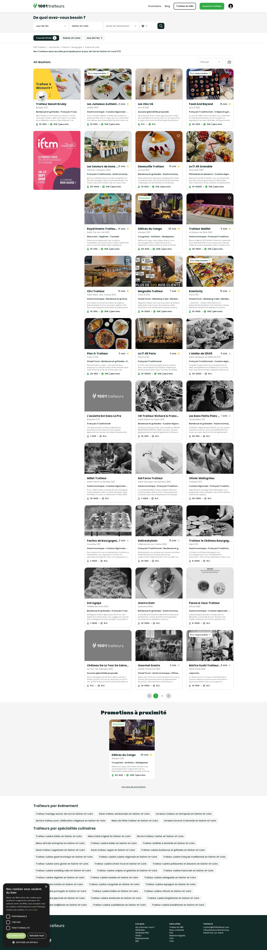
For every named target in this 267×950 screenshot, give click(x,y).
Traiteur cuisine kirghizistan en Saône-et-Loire (173, 898)
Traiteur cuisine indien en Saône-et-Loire (115, 891)
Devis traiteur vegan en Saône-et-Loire (113, 850)
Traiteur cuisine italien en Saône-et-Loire (59, 836)
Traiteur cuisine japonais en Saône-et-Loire (60, 898)
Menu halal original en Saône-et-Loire (109, 836)
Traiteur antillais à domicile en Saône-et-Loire (169, 843)
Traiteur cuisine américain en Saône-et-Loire (116, 898)
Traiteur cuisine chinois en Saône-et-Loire (167, 891)
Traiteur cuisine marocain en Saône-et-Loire (188, 870)
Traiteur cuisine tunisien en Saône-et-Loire (114, 877)
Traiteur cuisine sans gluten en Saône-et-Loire (62, 863)
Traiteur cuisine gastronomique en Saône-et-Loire (64, 856)
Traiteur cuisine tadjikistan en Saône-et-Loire (61, 904)
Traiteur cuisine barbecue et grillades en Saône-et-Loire (173, 850)
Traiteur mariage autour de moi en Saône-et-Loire (64, 813)
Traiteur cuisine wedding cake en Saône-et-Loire (63, 870)
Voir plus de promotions (133, 786)
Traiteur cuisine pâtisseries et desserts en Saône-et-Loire (185, 863)
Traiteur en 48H (184, 6)
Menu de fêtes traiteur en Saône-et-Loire (135, 820)
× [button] (46, 887)
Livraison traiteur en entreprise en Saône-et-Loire (184, 813)
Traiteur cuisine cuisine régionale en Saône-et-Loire (128, 856)
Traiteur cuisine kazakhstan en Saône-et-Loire (178, 904)
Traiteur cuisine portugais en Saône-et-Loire (61, 891)
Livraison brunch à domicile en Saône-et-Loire (190, 820)
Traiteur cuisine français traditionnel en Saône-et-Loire (194, 856)
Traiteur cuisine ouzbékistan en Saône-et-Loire (119, 904)
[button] (26, 942)
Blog (167, 6)
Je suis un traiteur (212, 6)
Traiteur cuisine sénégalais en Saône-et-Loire (170, 877)
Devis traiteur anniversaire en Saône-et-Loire (124, 813)
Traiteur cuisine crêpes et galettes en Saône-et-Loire (127, 870)
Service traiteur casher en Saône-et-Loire (160, 836)
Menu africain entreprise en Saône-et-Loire (60, 843)
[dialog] (26, 915)
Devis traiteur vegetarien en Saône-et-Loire (60, 850)
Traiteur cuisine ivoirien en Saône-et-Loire (59, 884)
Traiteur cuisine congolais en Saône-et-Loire (114, 884)
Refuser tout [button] (37, 935)
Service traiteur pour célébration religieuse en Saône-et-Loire (70, 820)
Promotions (154, 6)
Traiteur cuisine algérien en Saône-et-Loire (60, 877)
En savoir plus (31, 909)
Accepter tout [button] (16, 935)
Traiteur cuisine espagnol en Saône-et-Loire (170, 884)
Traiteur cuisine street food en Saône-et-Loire (120, 863)
